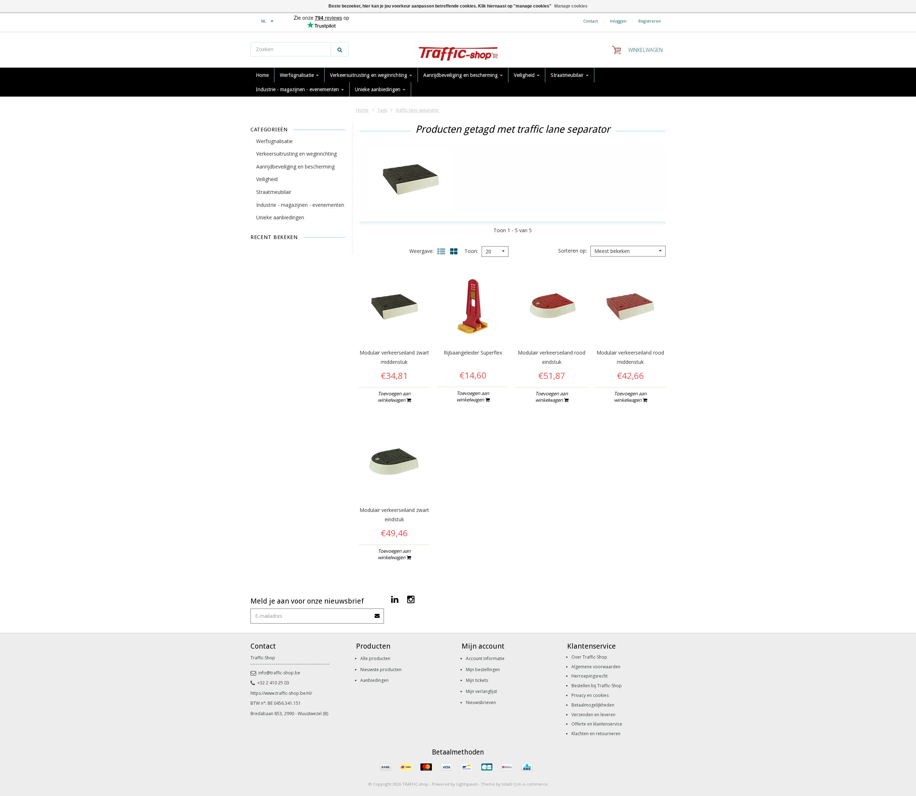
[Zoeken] (340, 49)
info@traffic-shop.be (279, 673)
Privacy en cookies (590, 695)
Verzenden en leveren (593, 715)
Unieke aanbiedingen (378, 89)
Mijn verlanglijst (481, 691)
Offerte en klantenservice (596, 724)
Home (262, 75)
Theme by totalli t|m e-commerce (514, 784)
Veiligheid (525, 75)
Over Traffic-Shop (589, 657)
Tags (382, 110)
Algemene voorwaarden (595, 667)
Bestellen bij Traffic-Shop (596, 686)
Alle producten (375, 658)
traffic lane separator (417, 110)
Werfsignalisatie (297, 75)
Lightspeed (466, 784)
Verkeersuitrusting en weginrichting (369, 75)
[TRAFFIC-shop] (458, 50)
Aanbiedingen (374, 680)
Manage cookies (571, 6)
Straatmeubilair (568, 75)
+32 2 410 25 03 (273, 683)
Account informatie (485, 658)
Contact (590, 21)
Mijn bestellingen (483, 669)
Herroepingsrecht (589, 676)
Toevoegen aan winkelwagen (394, 396)
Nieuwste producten (380, 669)
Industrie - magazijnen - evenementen (298, 89)
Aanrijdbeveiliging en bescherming (461, 75)
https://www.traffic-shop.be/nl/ (281, 693)
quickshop (394, 327)
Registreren (649, 21)
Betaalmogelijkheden (592, 705)
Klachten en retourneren (595, 734)
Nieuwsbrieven (481, 702)
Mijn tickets (477, 680)
